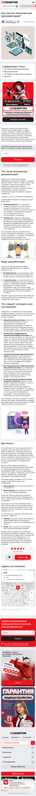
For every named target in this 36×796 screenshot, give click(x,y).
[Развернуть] (31, 603)
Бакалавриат (15, 737)
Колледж (5, 737)
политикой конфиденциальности (20, 165)
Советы (11, 787)
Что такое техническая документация (16, 69)
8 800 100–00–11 (20, 579)
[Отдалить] (31, 597)
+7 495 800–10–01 (10, 579)
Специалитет (27, 737)
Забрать (18, 683)
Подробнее (4, 790)
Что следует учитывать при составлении (17, 74)
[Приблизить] (31, 592)
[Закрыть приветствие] (2, 779)
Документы (26, 787)
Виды (5, 787)
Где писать (7, 76)
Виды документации (11, 71)
